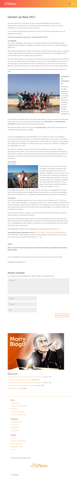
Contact (13, 449)
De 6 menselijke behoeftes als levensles (20, 380)
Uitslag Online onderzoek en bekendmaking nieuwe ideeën (25, 382)
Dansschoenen (15, 430)
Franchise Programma (17, 412)
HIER (59, 229)
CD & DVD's (14, 425)
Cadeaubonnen (15, 428)
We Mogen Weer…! (13, 388)
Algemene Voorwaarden (18, 441)
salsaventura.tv (15, 403)
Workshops (14, 409)
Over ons (13, 438)
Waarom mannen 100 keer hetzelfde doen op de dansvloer (26, 377)
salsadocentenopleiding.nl (18, 406)
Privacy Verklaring (16, 444)
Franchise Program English (19, 414)
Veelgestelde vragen (17, 446)
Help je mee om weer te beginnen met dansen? (22, 385)
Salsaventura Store (16, 422)
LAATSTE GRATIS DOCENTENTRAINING (47, 232)
